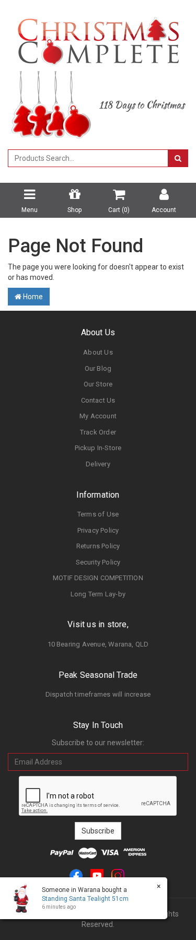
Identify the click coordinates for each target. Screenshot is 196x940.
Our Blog (98, 368)
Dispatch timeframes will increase (98, 694)
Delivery (98, 464)
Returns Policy (98, 546)
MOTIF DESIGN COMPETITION (98, 578)
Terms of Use (98, 514)
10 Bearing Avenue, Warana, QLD (98, 644)
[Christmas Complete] (98, 37)
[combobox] (88, 158)
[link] (76, 875)
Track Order (98, 432)
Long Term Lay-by (98, 594)
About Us (98, 352)
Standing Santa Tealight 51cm (85, 898)
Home (32, 296)
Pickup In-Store (98, 448)
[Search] (178, 158)
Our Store (98, 384)
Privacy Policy (98, 530)
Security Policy (98, 562)
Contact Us (98, 400)
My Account (98, 416)
